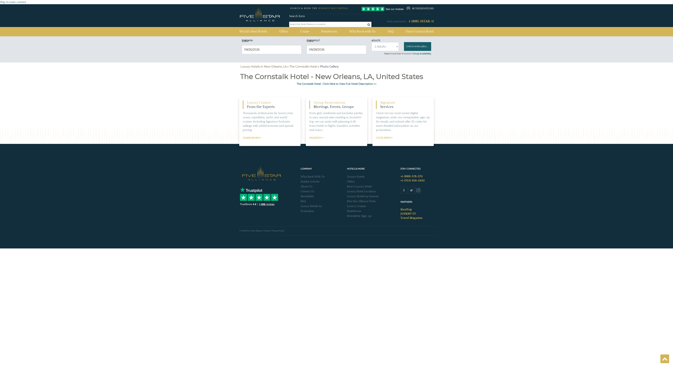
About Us (306, 186)
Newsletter (307, 196)
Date (246, 41)
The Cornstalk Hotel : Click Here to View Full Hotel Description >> (336, 83)
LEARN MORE (251, 138)
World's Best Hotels (253, 31)
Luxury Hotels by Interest (363, 196)
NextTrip (406, 209)
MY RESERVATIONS (423, 8)
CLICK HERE (383, 138)
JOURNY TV (408, 213)
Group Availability (422, 53)
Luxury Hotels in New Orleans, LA (263, 66)
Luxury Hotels (356, 176)
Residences (329, 31)
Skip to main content (13, 2)
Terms (267, 231)
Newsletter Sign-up (359, 216)
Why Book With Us (313, 176)
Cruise (304, 31)
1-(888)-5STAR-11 (421, 21)
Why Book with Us (362, 31)
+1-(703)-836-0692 (412, 180)
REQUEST (315, 138)
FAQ (391, 31)
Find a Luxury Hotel (420, 31)
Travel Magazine (411, 218)
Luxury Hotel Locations (361, 191)
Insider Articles (310, 181)
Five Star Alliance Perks (361, 201)
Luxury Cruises (356, 206)
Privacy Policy (277, 231)
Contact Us (307, 191)
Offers (283, 31)
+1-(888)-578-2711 (411, 176)
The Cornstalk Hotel (303, 66)
